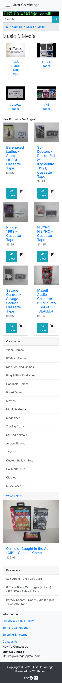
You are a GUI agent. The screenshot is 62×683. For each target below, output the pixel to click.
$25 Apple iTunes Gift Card (24, 578)
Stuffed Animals (16, 435)
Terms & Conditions (15, 627)
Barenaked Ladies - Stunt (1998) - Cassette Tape (15, 157)
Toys (9, 452)
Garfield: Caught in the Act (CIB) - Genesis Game (28, 551)
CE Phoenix (39, 671)
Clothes (11, 477)
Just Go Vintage (26, 5)
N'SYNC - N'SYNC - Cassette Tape (45, 233)
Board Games (15, 392)
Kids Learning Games (20, 367)
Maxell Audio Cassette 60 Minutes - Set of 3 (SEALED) (46, 300)
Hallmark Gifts (15, 469)
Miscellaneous (15, 486)
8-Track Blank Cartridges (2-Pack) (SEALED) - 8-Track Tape (28, 589)
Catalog (17, 26)
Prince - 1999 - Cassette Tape (13, 233)
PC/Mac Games (16, 358)
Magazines (13, 418)
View (12, 195)
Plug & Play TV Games (20, 375)
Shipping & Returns (15, 634)
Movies (11, 401)
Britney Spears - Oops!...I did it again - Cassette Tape (30, 602)
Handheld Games (17, 384)
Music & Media (35, 26)
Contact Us (10, 641)
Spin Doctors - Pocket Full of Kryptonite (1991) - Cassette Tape (46, 162)
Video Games (15, 350)
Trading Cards (15, 426)
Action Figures (15, 443)
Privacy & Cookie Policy (18, 620)
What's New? (14, 496)
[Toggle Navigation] (7, 5)
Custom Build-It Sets (19, 460)
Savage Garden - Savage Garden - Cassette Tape (13, 300)
